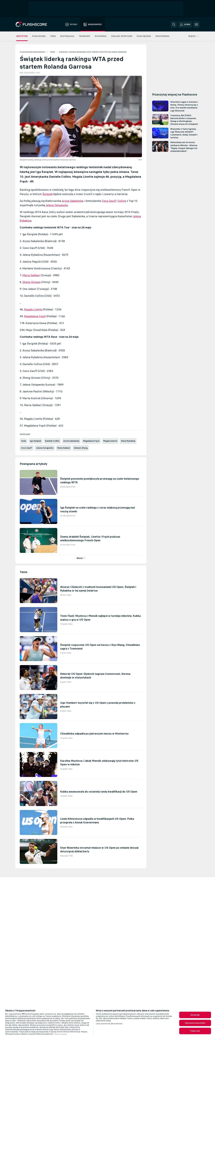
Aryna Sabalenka (72, 201)
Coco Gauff (109, 201)
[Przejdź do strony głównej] (33, 24)
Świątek (47, 194)
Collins (121, 201)
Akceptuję (195, 1015)
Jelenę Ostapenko (57, 205)
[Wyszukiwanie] (174, 24)
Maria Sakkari (31, 275)
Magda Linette (33, 309)
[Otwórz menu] (196, 24)
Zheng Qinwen (31, 282)
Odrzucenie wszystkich (195, 1023)
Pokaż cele (195, 1031)
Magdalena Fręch (35, 316)
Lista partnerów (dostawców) (109, 1023)
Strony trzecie (60, 1034)
